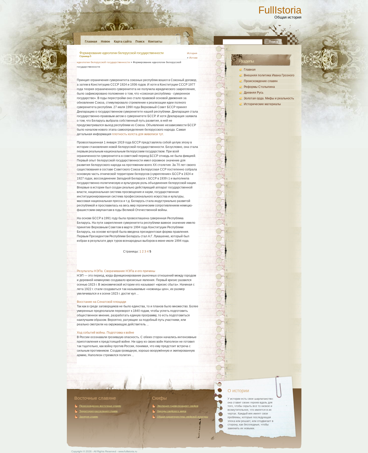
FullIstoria (279, 10)
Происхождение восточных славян (100, 405)
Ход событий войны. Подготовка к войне (105, 332)
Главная (91, 41)
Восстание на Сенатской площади (101, 302)
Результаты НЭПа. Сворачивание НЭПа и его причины (116, 271)
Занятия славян (88, 416)
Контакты (155, 41)
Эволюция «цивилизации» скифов (177, 405)
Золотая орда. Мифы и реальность (269, 98)
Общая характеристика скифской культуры (182, 416)
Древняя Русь (253, 92)
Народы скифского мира (171, 411)
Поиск (139, 41)
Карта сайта (123, 41)
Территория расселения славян (98, 411)
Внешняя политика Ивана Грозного (269, 75)
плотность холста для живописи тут (137, 134)
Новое (105, 41)
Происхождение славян (261, 81)
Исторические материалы (262, 104)
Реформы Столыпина (259, 87)
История (192, 53)
